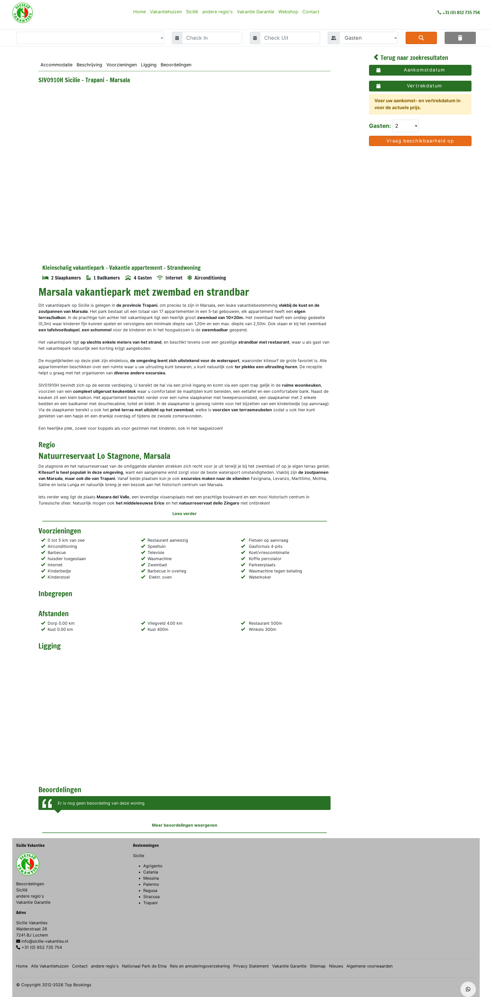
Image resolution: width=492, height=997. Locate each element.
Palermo (151, 884)
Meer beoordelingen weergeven (184, 825)
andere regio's (217, 11)
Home (139, 11)
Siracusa (151, 896)
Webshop (288, 11)
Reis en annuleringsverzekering (200, 966)
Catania (150, 872)
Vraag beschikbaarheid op (420, 140)
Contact (310, 11)
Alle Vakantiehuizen (50, 966)
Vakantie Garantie (255, 11)
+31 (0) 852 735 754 (461, 12)
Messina (151, 878)
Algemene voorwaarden (369, 966)
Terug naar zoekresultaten (413, 57)
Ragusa (150, 890)
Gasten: (380, 125)
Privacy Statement (251, 966)
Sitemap (318, 966)
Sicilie (138, 855)
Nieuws (336, 966)
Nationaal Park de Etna (144, 966)
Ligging (149, 64)
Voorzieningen (121, 64)
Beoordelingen (176, 64)
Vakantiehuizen (166, 11)
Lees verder (184, 513)
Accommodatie (56, 64)
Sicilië (192, 11)
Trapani (150, 902)
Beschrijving (89, 64)
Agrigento (152, 865)
